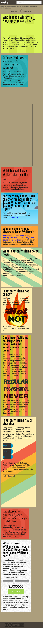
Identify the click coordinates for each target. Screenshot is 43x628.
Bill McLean (16, 240)
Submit (16, 591)
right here (14, 217)
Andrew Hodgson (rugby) (20, 238)
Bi (4, 457)
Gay (5, 446)
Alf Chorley (7, 236)
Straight (6, 451)
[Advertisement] (17, 135)
